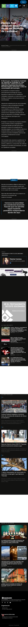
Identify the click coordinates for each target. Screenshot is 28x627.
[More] (24, 6)
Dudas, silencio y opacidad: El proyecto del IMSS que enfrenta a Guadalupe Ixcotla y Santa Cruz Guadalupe (19, 329)
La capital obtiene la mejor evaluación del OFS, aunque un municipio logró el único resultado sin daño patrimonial (12, 541)
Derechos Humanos (14, 342)
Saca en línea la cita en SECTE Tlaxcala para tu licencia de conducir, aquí (13, 445)
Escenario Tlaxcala (4, 45)
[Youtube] (10, 603)
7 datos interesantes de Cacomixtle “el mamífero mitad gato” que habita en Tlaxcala (13, 474)
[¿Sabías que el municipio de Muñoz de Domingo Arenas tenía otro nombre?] (14, 576)
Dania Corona (13, 36)
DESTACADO (13, 332)
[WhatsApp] (4, 6)
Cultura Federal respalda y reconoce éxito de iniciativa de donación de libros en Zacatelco (13, 416)
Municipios (5, 255)
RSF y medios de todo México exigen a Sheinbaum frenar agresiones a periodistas (18, 339)
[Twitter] (12, 6)
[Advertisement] (14, 65)
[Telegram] (16, 6)
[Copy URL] (20, 6)
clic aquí (16, 213)
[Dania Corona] (6, 261)
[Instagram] (5, 603)
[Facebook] (8, 6)
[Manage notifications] (3, 615)
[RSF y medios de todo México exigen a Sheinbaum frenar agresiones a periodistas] (5, 341)
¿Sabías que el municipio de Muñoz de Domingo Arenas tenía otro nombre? (11, 584)
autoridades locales (16, 186)
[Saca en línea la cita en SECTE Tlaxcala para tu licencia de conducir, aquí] (14, 436)
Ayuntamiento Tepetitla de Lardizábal (12, 253)
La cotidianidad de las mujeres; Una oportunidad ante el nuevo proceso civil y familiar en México (18, 359)
